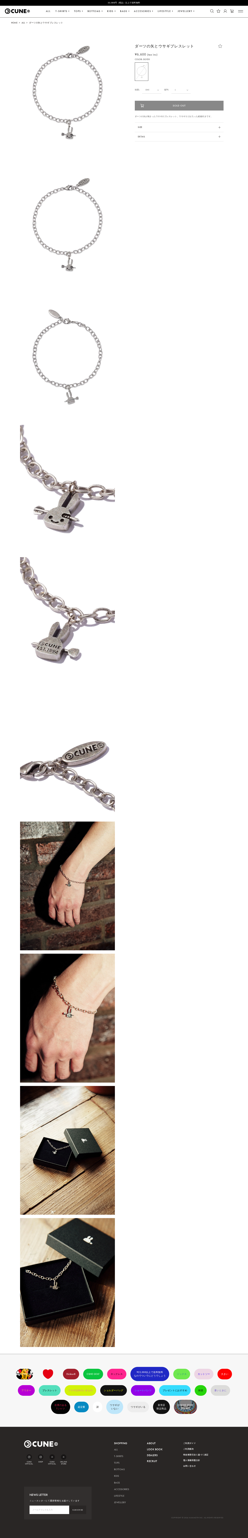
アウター (26, 1390)
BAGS (123, 11)
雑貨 (200, 1390)
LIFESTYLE (164, 11)
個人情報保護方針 (191, 1460)
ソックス (182, 1374)
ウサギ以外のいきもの (80, 1390)
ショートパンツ (142, 1390)
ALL (48, 11)
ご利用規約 (188, 1448)
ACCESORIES (142, 11)
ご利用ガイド (189, 1443)
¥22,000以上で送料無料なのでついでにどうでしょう (150, 1374)
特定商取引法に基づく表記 (196, 1454)
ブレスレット (49, 1390)
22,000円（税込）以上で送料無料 (124, 3)
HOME (14, 22)
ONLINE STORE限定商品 (185, 1407)
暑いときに (220, 1390)
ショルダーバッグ (113, 1390)
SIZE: (137, 90)
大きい (224, 1374)
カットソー (204, 1374)
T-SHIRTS (61, 11)
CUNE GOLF (93, 1374)
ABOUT (151, 1443)
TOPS (77, 11)
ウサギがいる (138, 1407)
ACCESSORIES (121, 1489)
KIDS (110, 11)
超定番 (81, 1407)
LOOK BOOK (154, 1449)
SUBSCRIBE (77, 1510)
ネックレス (117, 1374)
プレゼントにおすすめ (175, 1390)
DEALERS (152, 1455)
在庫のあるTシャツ (60, 1407)
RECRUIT (152, 1461)
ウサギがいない (115, 1407)
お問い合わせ (189, 1465)
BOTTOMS (94, 11)
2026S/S (25, 1374)
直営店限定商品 (161, 1407)
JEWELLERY (185, 11)
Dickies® (71, 1374)
